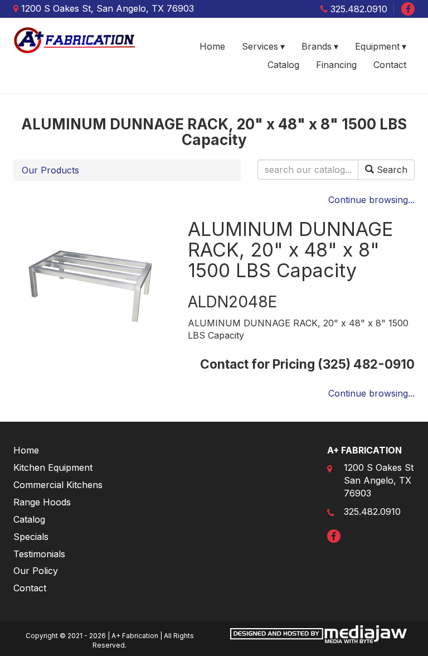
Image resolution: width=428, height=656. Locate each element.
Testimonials (39, 553)
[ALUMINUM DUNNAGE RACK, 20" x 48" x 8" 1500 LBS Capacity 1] (92, 284)
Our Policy (35, 570)
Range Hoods (42, 502)
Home (212, 46)
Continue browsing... (371, 199)
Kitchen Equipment (53, 467)
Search (390, 169)
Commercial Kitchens (58, 484)
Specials (30, 536)
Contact (389, 64)
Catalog (283, 64)
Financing (336, 64)
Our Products (50, 170)
